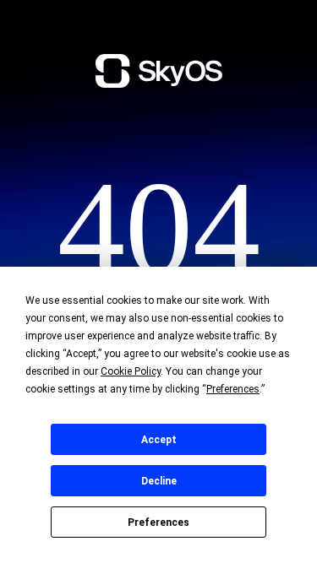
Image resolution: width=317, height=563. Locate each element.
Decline (159, 481)
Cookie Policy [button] (131, 371)
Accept (159, 440)
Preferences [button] (233, 389)
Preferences (158, 522)
